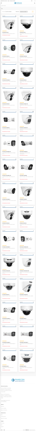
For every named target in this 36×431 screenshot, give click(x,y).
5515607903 (4, 401)
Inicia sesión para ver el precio (6, 107)
